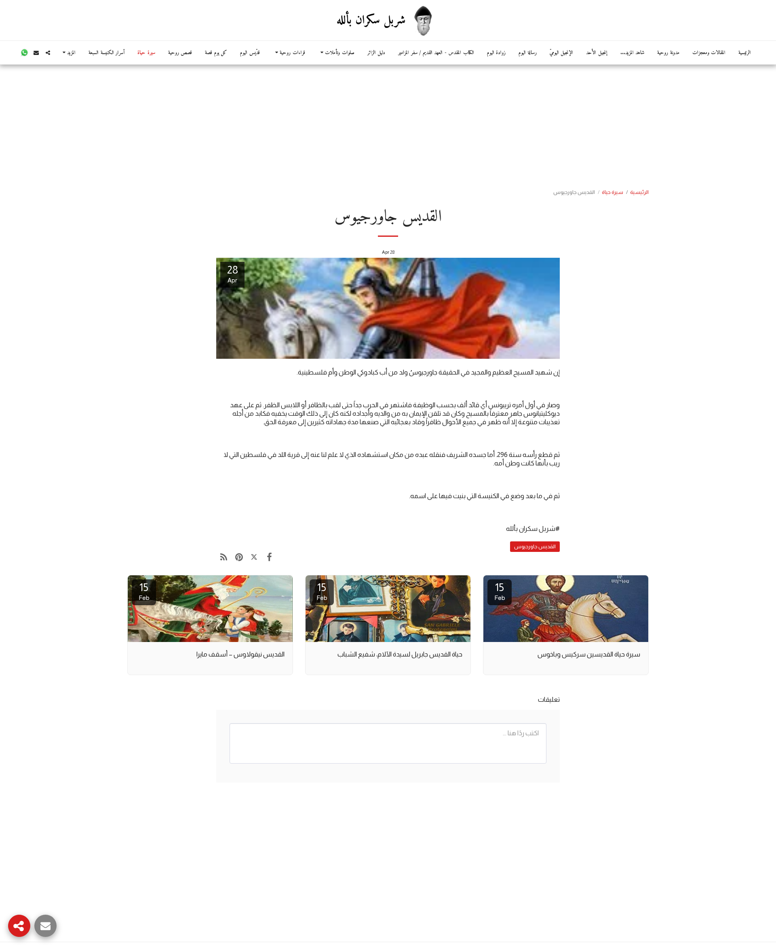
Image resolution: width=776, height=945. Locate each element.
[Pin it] (238, 557)
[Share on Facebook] (268, 557)
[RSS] (223, 557)
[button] (336, 52)
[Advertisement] (388, 125)
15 (499, 591)
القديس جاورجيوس (535, 546)
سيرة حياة (612, 192)
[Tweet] (254, 557)
